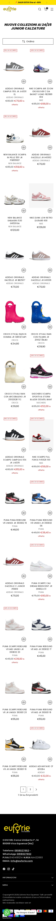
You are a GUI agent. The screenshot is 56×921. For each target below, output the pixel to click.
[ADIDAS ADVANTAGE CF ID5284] (41, 744)
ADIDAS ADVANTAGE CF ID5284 (41, 768)
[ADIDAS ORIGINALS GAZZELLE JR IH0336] (41, 255)
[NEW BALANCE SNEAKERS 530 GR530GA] (15, 195)
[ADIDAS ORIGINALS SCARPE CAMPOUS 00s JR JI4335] (15, 434)
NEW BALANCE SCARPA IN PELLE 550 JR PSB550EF (14, 157)
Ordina (30, 41)
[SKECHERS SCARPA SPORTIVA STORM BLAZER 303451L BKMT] (41, 371)
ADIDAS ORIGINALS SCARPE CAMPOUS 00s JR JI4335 (14, 460)
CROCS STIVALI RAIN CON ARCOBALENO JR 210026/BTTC (15, 396)
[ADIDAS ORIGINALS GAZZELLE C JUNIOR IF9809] (15, 561)
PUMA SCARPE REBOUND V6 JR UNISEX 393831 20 (15, 711)
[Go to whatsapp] (6, 912)
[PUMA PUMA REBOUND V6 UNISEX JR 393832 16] (15, 498)
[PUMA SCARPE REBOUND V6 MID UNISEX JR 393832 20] (15, 624)
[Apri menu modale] (52, 9)
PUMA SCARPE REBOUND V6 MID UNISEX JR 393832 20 (15, 649)
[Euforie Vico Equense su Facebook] (4, 869)
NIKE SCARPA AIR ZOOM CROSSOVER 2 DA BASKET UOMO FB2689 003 (41, 93)
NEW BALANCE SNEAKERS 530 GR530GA (15, 220)
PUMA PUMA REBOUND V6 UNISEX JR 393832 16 (15, 521)
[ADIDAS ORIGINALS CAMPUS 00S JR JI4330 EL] (15, 66)
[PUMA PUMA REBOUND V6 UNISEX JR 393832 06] (41, 498)
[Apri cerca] (40, 9)
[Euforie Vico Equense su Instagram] (9, 869)
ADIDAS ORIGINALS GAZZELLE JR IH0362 (41, 156)
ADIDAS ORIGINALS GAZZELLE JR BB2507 (14, 279)
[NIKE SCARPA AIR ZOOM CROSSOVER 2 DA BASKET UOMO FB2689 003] (41, 66)
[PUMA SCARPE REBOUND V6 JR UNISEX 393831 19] (15, 744)
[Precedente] (9, 2)
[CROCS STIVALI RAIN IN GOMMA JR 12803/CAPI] (15, 312)
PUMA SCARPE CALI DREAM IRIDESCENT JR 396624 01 (41, 586)
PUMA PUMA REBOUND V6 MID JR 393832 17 (41, 648)
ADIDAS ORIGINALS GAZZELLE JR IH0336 (41, 279)
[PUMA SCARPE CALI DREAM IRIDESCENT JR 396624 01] (41, 561)
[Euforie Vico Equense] (10, 9)
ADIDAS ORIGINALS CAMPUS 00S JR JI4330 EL (14, 91)
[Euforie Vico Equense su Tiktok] (13, 869)
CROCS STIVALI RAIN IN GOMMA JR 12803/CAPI (14, 335)
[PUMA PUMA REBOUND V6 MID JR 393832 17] (41, 624)
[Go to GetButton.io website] (6, 918)
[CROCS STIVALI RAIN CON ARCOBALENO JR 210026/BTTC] (15, 371)
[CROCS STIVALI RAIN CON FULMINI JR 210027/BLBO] (41, 312)
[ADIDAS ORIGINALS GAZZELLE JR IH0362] (41, 132)
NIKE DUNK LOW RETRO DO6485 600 (41, 219)
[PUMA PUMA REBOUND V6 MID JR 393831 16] (41, 687)
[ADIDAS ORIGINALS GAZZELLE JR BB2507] (15, 255)
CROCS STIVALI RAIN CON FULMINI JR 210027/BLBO (41, 337)
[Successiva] (47, 2)
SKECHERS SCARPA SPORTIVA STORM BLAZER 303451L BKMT (41, 396)
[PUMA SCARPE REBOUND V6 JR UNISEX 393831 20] (15, 687)
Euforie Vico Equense (29, 894)
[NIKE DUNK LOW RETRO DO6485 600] (41, 195)
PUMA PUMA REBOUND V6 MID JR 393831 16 (41, 711)
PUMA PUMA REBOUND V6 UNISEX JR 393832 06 (41, 523)
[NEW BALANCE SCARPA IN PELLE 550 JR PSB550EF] (15, 132)
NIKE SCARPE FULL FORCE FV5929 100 (41, 458)
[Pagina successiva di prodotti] (36, 789)
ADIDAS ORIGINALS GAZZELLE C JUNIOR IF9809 (15, 586)
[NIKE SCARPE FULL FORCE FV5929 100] (41, 434)
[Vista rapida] (23, 81)
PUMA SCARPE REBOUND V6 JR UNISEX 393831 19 (15, 768)
